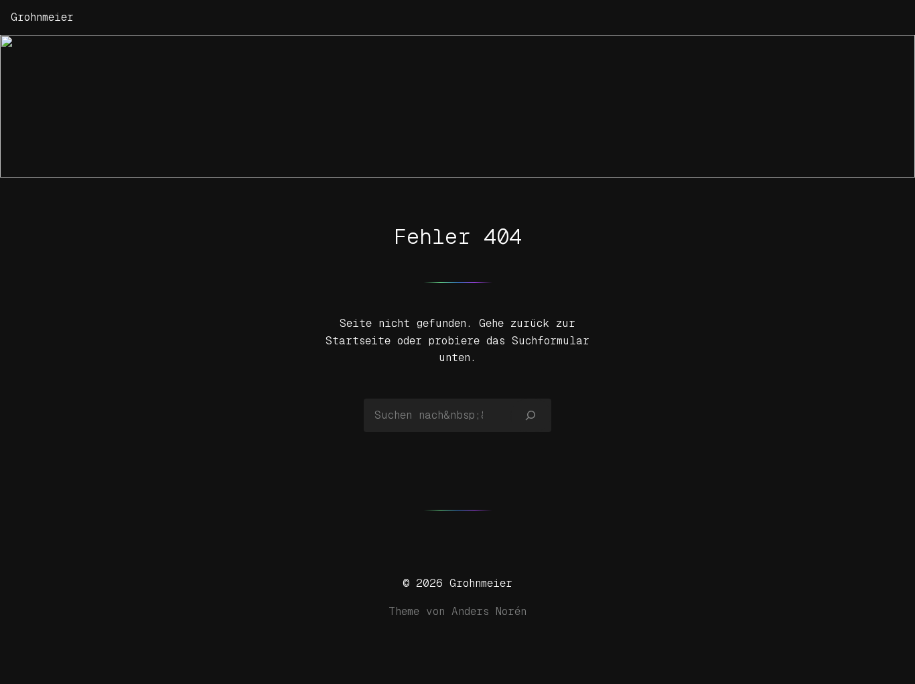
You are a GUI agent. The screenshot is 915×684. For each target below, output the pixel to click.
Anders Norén (488, 611)
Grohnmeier (42, 17)
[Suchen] (530, 415)
